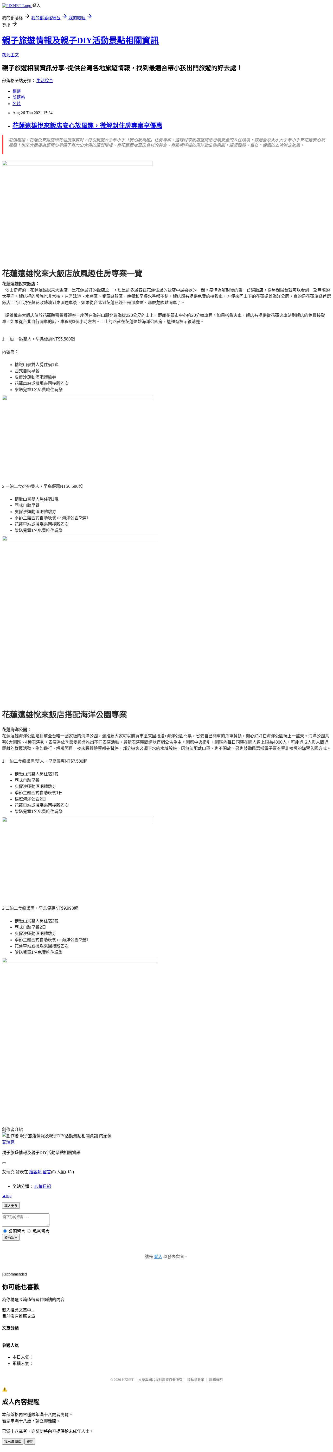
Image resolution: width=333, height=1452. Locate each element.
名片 (16, 103)
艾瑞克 (8, 1142)
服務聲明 (216, 1380)
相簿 (16, 91)
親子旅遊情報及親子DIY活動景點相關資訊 (80, 40)
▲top (6, 1195)
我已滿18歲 (12, 1442)
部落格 (18, 97)
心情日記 (42, 1186)
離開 (30, 1442)
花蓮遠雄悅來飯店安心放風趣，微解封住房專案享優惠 (87, 125)
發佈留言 (11, 1238)
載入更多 (11, 1206)
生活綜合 (44, 80)
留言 (47, 1172)
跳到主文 (10, 55)
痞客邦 (35, 1172)
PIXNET (127, 1380)
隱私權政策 (195, 1380)
